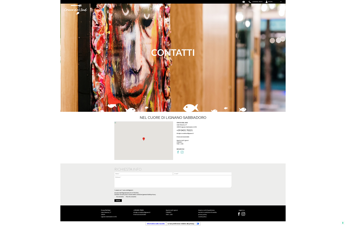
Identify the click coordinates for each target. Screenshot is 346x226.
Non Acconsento (131, 196)
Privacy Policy (202, 214)
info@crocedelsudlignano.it (185, 133)
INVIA (118, 200)
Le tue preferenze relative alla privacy (181, 224)
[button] (144, 139)
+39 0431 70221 (257, 1)
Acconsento (120, 196)
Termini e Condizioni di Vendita (207, 212)
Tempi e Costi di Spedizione (206, 210)
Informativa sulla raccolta (156, 224)
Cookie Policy (202, 216)
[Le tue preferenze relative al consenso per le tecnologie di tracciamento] (343, 223)
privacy (153, 194)
